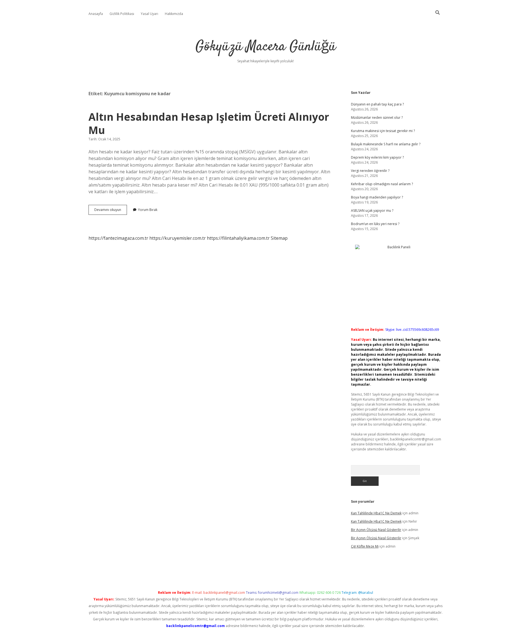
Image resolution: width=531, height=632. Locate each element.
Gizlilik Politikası (122, 13)
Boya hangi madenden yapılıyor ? (377, 197)
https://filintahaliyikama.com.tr (238, 238)
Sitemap (279, 238)
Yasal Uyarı (149, 13)
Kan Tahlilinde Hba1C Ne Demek (376, 513)
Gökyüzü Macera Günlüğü (266, 47)
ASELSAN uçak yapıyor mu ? (372, 210)
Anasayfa (95, 13)
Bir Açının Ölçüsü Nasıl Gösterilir (376, 529)
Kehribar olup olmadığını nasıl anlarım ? (382, 184)
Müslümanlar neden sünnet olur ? (377, 117)
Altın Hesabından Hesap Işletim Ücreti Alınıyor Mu (208, 123)
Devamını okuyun (110, 211)
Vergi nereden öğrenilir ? (370, 170)
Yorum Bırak (147, 209)
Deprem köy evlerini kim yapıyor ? (377, 157)
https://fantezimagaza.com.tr (118, 238)
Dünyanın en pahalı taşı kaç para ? (377, 104)
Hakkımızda (174, 13)
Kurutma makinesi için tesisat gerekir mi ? (383, 130)
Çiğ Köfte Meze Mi (365, 546)
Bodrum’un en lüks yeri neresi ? (375, 223)
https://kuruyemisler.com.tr (177, 238)
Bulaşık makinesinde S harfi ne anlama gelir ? (385, 144)
